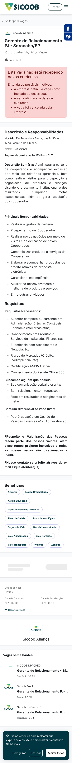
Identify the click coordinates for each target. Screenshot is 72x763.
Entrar (55, 7)
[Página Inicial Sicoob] (22, 7)
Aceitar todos (55, 753)
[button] (66, 7)
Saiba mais (13, 744)
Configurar (19, 753)
